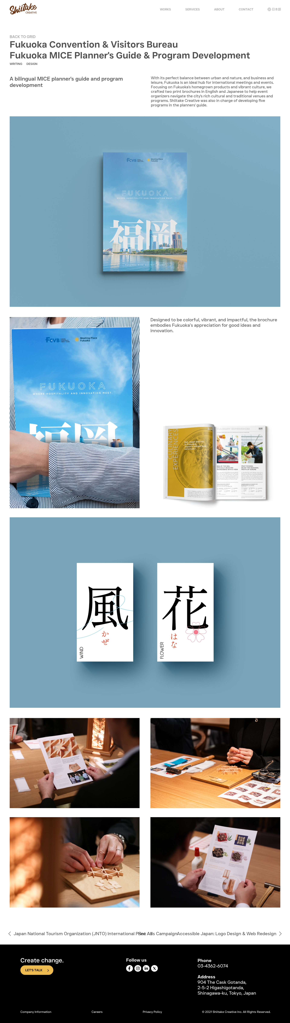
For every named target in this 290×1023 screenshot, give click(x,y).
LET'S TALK (33, 970)
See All (145, 933)
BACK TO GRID (22, 36)
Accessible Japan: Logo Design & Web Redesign (226, 933)
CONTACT (246, 9)
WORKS (165, 9)
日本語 (276, 9)
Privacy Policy (152, 1012)
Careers (97, 1012)
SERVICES (192, 9)
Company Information (35, 1012)
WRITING (16, 64)
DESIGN (31, 64)
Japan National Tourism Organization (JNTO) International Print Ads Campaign (95, 933)
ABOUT (219, 9)
